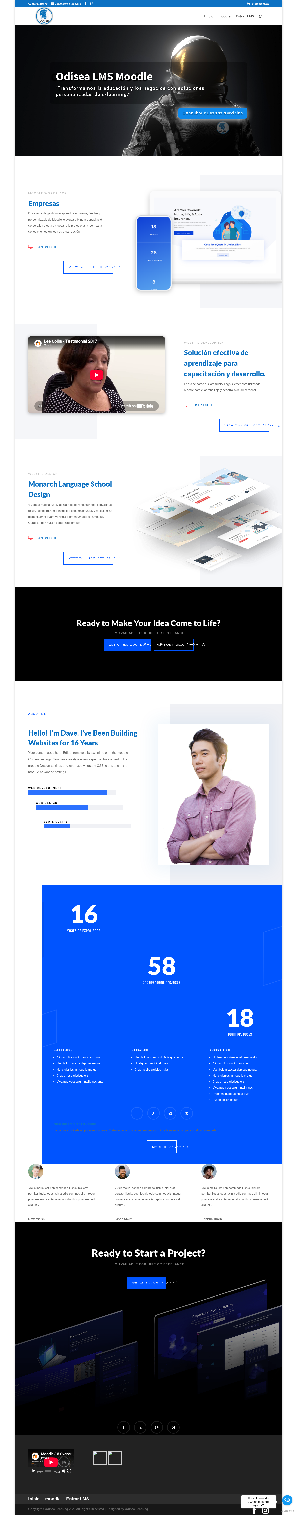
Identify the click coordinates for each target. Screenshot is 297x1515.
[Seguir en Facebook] (137, 1113)
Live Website (47, 247)
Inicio (208, 17)
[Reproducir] (34, 1471)
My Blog (160, 1147)
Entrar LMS (245, 17)
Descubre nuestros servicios (213, 113)
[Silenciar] (64, 1471)
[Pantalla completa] (69, 1471)
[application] (51, 1462)
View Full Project (86, 267)
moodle (224, 17)
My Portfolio (171, 644)
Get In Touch (145, 1282)
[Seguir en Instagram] (170, 1113)
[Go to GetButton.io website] (287, 1511)
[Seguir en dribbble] (186, 1113)
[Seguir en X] (153, 1113)
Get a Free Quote (125, 644)
